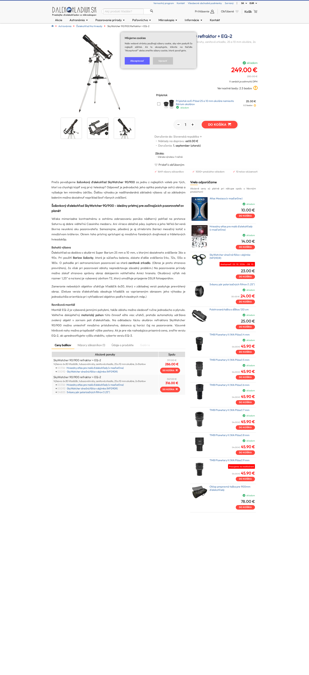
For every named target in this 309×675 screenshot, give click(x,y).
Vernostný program (163, 3)
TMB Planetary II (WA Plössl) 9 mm (229, 460)
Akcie (58, 20)
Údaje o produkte (123, 345)
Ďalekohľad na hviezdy (89, 26)
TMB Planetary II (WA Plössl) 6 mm (229, 384)
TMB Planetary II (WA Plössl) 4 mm (230, 334)
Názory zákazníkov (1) (91, 345)
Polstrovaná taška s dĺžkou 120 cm (229, 309)
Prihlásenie (202, 11)
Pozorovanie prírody (110, 20)
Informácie (193, 20)
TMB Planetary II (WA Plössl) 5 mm (229, 359)
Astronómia (79, 20)
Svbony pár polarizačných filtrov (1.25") (88, 392)
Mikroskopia (168, 20)
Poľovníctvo (141, 20)
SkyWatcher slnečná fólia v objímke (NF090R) (92, 371)
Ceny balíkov (63, 345)
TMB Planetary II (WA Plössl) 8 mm (229, 435)
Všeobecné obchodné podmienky (205, 3)
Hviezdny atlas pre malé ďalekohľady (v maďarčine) (95, 367)
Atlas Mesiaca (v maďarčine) (226, 198)
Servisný (229, 3)
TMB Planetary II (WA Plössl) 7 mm (229, 410)
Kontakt (181, 3)
